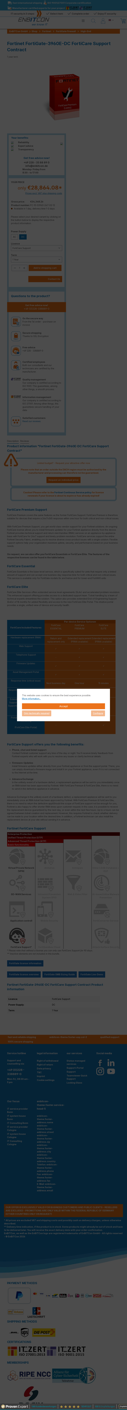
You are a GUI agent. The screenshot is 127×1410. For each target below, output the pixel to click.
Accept (63, 706)
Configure (98, 713)
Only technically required (36, 713)
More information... (31, 698)
